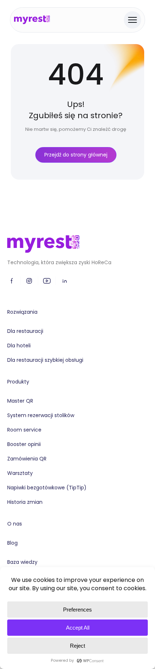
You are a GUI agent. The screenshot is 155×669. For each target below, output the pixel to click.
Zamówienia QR (26, 458)
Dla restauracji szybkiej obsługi (45, 360)
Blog (12, 542)
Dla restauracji (25, 331)
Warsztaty (20, 473)
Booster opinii (24, 444)
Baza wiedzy (22, 562)
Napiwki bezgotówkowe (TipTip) (47, 487)
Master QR (20, 400)
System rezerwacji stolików (40, 415)
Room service (24, 429)
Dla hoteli (19, 345)
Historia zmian (25, 502)
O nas (14, 523)
